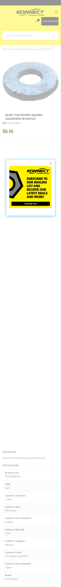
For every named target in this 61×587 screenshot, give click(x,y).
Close (51, 164)
